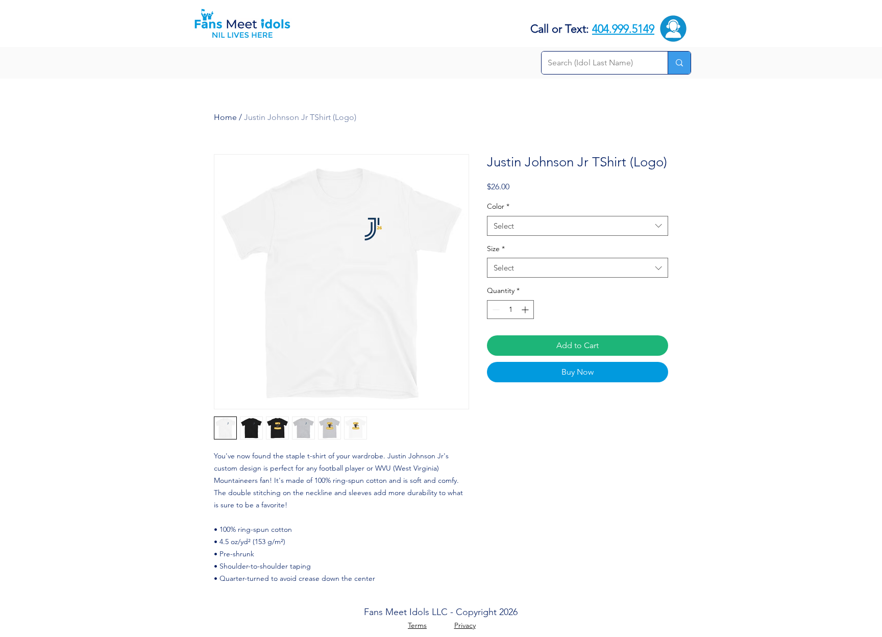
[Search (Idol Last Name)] (679, 63)
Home (225, 117)
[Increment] (526, 309)
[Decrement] (494, 309)
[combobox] (577, 226)
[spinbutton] (510, 309)
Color (498, 206)
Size (496, 248)
